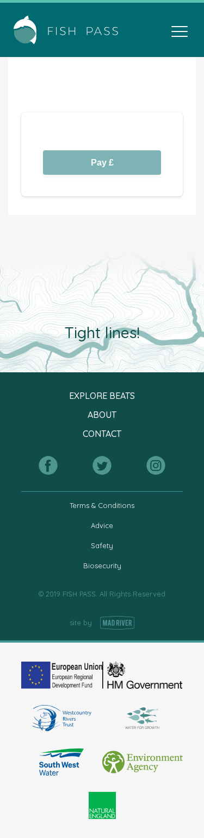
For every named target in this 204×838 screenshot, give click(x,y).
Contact (102, 434)
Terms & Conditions (102, 505)
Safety (102, 545)
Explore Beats (102, 396)
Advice (102, 525)
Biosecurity (102, 565)
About (102, 415)
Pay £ (102, 162)
